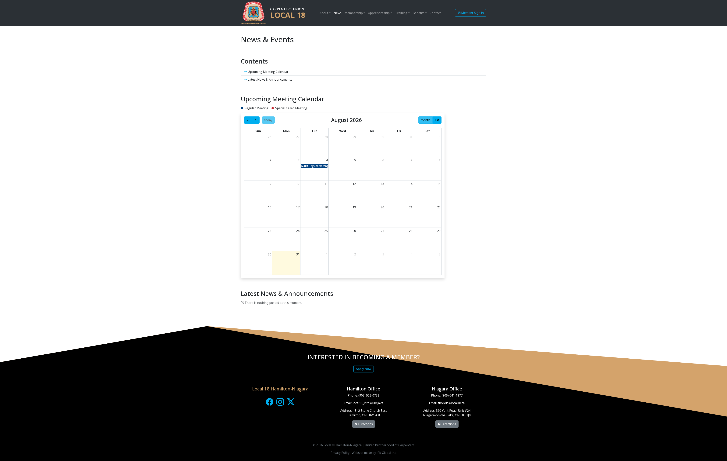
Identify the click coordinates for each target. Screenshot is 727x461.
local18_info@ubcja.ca (368, 403)
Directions (365, 424)
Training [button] (401, 13)
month (425, 120)
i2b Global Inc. (386, 453)
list (437, 120)
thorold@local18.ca (451, 403)
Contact (435, 13)
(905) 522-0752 (368, 395)
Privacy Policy (340, 453)
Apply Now (363, 369)
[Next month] (256, 120)
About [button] (324, 13)
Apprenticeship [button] (379, 13)
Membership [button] (354, 13)
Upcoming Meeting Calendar (267, 72)
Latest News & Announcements (269, 79)
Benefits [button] (418, 13)
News (338, 13)
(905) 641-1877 (452, 395)
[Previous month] (248, 120)
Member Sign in (472, 13)
